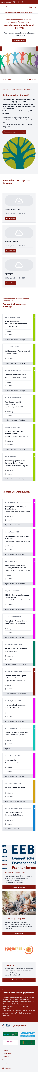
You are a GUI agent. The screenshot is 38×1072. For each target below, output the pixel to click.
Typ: (22, 214)
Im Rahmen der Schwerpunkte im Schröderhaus (15, 299)
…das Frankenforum (19, 887)
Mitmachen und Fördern (19, 980)
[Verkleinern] (22, 2)
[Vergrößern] (18, 2)
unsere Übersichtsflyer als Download (16, 181)
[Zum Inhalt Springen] (14, 2)
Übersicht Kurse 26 (11, 241)
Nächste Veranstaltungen (16, 491)
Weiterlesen (19, 933)
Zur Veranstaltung (19, 40)
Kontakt (5, 1051)
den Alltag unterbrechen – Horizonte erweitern (17, 90)
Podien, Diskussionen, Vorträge (14, 305)
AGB (3, 1059)
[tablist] (31, 79)
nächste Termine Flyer (12, 209)
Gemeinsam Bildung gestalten (18, 992)
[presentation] (27, 79)
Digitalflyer (9, 274)
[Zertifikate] (19, 1038)
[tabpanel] (19, 44)
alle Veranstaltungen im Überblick (14, 132)
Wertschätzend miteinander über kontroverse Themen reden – (19, 21)
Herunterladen (10, 218)
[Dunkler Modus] (26, 2)
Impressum (6, 1056)
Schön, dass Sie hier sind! (15, 95)
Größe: (10, 214)
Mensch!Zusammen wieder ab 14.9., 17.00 (19, 26)
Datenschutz (6, 1054)
